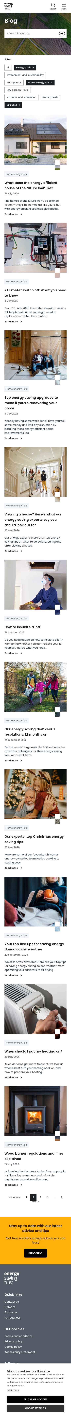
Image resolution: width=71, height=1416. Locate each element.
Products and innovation (21, 97)
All (8, 67)
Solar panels (50, 97)
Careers (9, 1307)
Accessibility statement (19, 1352)
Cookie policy (13, 1347)
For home (10, 1312)
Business (12, 105)
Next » (35, 1201)
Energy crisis (23, 67)
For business (12, 1318)
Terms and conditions (18, 1336)
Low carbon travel (18, 90)
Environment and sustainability (25, 75)
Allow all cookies (35, 1399)
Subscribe (35, 1253)
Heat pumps (14, 82)
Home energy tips (38, 82)
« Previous (14, 1197)
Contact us (11, 1302)
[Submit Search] (62, 33)
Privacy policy (13, 1341)
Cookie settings (35, 1408)
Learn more (13, 1390)
